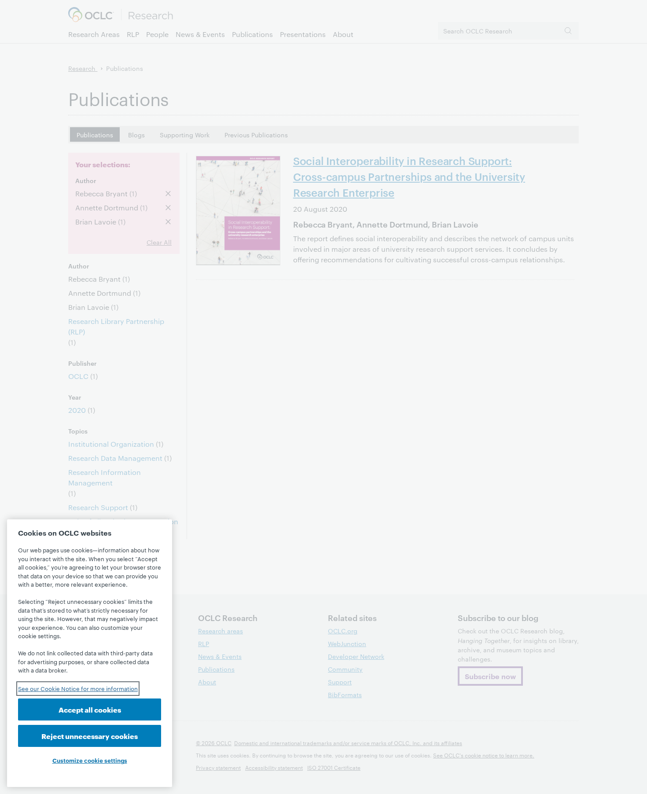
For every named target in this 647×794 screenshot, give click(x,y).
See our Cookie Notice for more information (78, 688)
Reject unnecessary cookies (89, 736)
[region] (89, 653)
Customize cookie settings (89, 760)
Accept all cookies (90, 709)
